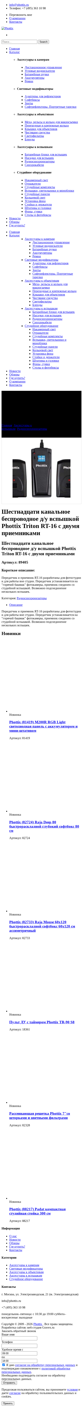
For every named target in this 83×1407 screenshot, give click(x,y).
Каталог (14, 52)
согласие (15, 1393)
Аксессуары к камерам (40, 239)
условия (72, 1389)
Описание (16, 604)
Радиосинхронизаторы (40, 161)
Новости (15, 218)
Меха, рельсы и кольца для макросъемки (51, 122)
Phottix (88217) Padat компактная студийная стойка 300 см (37, 1211)
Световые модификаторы (41, 259)
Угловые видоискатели (40, 70)
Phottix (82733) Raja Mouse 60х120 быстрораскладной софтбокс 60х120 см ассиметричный (42, 926)
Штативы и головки (38, 208)
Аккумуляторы (34, 77)
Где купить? (17, 225)
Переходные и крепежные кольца (47, 125)
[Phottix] (7, 28)
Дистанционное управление (43, 67)
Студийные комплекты (40, 187)
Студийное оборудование (41, 325)
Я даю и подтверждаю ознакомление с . (40, 1368)
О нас (13, 1236)
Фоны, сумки (33, 211)
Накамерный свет (36, 180)
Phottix (38, 1324)
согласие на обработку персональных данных (45, 1365)
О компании (17, 18)
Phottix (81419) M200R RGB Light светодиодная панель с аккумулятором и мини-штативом (43, 726)
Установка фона (35, 201)
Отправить (9, 1382)
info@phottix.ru (19, 4)
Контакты (15, 21)
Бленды (30, 139)
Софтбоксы (32, 99)
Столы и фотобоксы (38, 215)
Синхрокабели (34, 165)
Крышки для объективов (41, 129)
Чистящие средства (37, 132)
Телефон (14, 8)
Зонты (29, 103)
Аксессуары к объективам (42, 280)
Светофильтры (34, 136)
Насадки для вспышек (39, 158)
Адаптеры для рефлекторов (43, 96)
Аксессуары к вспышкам (41, 308)
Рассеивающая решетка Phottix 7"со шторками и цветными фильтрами (39, 1115)
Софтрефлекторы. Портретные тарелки (50, 106)
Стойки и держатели (38, 204)
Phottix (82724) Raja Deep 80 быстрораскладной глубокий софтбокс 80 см (44, 826)
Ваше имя (8, 1334)
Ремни (29, 81)
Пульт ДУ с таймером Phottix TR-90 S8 (42, 1022)
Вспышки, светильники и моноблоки (49, 190)
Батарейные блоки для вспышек (46, 154)
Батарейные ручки (37, 74)
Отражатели (33, 183)
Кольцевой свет (35, 197)
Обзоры (14, 222)
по (3, 1357)
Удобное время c (12, 1349)
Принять (8, 1403)
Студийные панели (37, 194)
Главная (14, 48)
